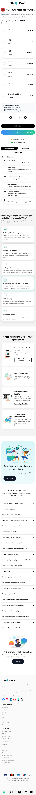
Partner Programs (7, 731)
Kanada (4, 712)
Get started (9, 478)
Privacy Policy (5, 757)
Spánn (3, 717)
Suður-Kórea (5, 722)
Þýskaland (5, 719)
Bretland (4, 710)
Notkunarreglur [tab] (18, 152)
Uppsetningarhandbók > (21, 404)
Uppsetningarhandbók (8, 760)
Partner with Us (6, 762)
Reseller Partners (6, 736)
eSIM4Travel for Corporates (9, 738)
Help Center (5, 748)
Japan (3, 724)
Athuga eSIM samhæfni (21, 359)
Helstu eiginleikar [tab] (9, 148)
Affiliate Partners (6, 734)
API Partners (5, 741)
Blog (3, 752)
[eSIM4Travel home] (18, 3)
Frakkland (4, 715)
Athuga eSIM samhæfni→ (10, 23)
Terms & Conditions (7, 755)
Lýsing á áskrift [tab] (26, 148)
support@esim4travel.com (15, 780)
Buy (25, 132)
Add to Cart (18, 126)
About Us (4, 750)
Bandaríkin (5, 707)
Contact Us (18, 661)
